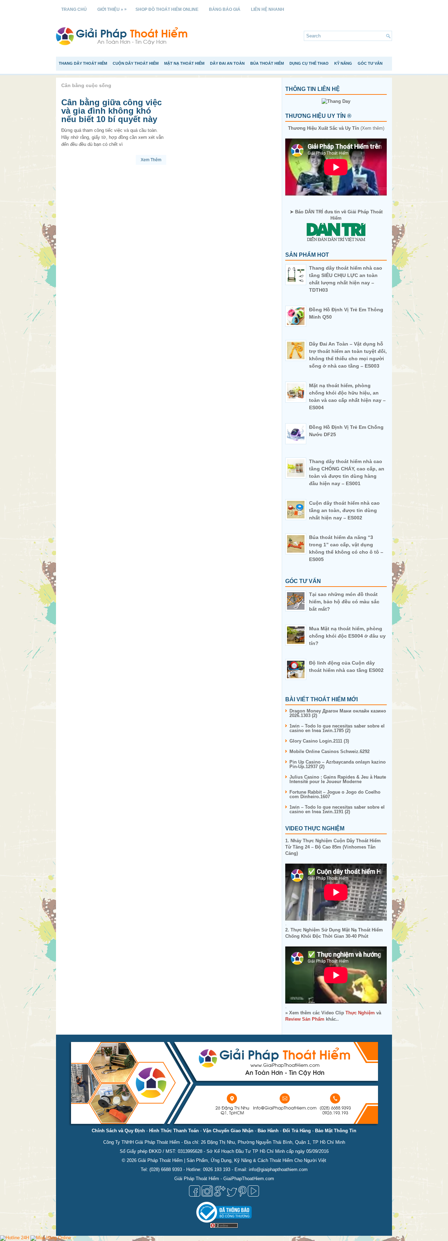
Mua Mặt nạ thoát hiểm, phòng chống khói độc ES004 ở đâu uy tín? (347, 636)
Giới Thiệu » (112, 9)
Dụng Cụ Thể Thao (309, 63)
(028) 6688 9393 (165, 1169)
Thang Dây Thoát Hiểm (83, 63)
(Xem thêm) (336, 128)
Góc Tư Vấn (370, 63)
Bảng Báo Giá (224, 9)
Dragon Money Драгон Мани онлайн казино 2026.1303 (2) (337, 713)
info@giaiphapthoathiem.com (278, 1169)
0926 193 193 (216, 1169)
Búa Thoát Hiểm (267, 63)
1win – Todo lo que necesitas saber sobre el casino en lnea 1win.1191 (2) (337, 809)
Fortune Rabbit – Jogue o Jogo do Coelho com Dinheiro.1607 (334, 794)
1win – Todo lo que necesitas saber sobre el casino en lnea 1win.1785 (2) (337, 728)
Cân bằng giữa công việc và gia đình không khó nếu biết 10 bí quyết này (111, 111)
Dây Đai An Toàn (227, 63)
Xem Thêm (151, 159)
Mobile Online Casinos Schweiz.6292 (329, 751)
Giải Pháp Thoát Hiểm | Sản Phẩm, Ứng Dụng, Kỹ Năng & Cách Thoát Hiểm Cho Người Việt (232, 1160)
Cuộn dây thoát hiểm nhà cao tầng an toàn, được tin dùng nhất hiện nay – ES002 (344, 510)
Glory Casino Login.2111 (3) (319, 741)
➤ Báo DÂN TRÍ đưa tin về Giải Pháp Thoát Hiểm (336, 215)
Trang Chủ (74, 9)
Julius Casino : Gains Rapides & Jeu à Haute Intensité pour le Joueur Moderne (337, 779)
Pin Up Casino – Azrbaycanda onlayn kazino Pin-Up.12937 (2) (337, 764)
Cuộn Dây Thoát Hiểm (136, 63)
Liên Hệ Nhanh (267, 9)
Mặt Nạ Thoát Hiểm (184, 63)
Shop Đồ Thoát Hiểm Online (166, 9)
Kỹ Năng (343, 63)
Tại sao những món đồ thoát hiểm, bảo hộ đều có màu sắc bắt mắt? (344, 601)
